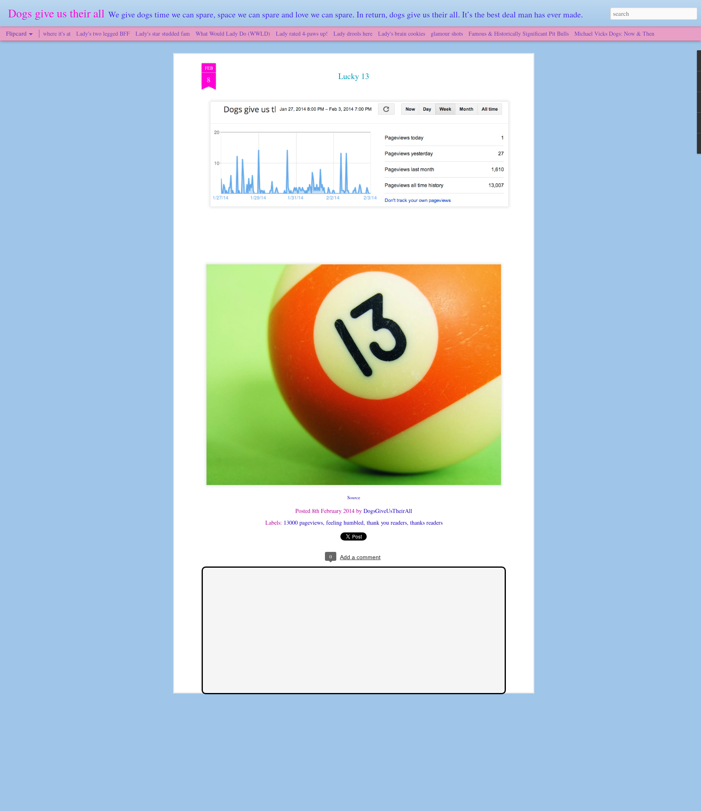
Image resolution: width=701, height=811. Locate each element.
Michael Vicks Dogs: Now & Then (614, 33)
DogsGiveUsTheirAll (387, 511)
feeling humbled (344, 522)
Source (353, 497)
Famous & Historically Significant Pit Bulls (519, 33)
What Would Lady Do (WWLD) (233, 33)
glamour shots (447, 33)
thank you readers (387, 522)
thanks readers (426, 522)
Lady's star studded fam (162, 33)
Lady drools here (352, 33)
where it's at (57, 33)
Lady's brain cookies (401, 33)
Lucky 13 (353, 76)
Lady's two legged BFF (103, 33)
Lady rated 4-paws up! (302, 33)
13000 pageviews (303, 522)
